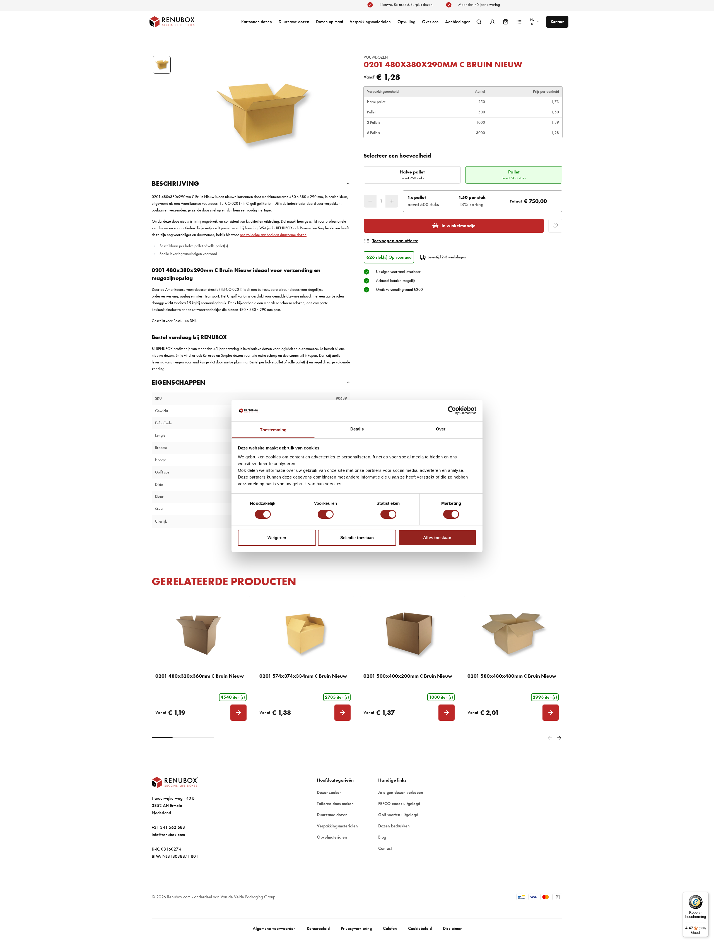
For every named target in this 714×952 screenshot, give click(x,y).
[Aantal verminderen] (370, 201)
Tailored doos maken (335, 803)
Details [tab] (357, 429)
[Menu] (705, 895)
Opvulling (406, 21)
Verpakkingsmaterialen (370, 21)
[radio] (412, 175)
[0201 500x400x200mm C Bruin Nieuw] (409, 633)
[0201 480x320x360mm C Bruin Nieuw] (201, 633)
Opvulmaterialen (332, 837)
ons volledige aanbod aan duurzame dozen (273, 234)
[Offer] (519, 21)
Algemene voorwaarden (274, 928)
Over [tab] (440, 429)
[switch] (326, 514)
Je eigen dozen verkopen (400, 792)
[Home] (177, 21)
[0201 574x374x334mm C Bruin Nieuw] (305, 633)
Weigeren (276, 537)
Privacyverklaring (356, 928)
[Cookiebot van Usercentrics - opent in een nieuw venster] (452, 410)
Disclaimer (452, 928)
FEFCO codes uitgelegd (399, 803)
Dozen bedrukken (394, 826)
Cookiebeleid (420, 928)
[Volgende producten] (559, 737)
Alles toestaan (437, 537)
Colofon (390, 928)
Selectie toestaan (357, 537)
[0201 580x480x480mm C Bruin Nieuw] (513, 633)
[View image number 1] (162, 65)
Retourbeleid (318, 928)
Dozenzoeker (329, 792)
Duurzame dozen (294, 21)
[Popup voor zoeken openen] (478, 21)
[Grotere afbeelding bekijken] (262, 113)
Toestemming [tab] (273, 429)
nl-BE (532, 22)
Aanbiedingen (458, 21)
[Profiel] (492, 21)
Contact (385, 848)
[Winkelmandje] (505, 21)
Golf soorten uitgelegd (398, 814)
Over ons (430, 21)
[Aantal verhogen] (391, 201)
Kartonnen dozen (256, 21)
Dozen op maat (329, 21)
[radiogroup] (463, 175)
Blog (382, 837)
